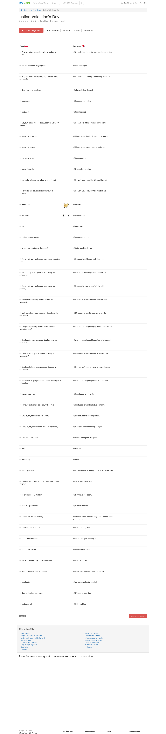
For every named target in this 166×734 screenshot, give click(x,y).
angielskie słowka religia (93, 640)
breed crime (25, 633)
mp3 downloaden (53, 30)
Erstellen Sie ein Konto (129, 3)
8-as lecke (24, 647)
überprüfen (89, 30)
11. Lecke (88, 647)
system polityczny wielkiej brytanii (33, 638)
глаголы (24, 649)
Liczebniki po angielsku (29, 642)
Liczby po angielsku (92, 642)
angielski (22, 616)
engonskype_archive (59, 21)
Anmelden (143, 3)
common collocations (92, 636)
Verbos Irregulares (91, 645)
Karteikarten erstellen (40, 3)
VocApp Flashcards (25, 730)
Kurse (54, 3)
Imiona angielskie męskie (94, 638)
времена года (26, 640)
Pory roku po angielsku (29, 645)
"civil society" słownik (92, 633)
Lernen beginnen (32, 30)
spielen (77, 30)
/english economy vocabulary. (31, 636)
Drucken (67, 30)
